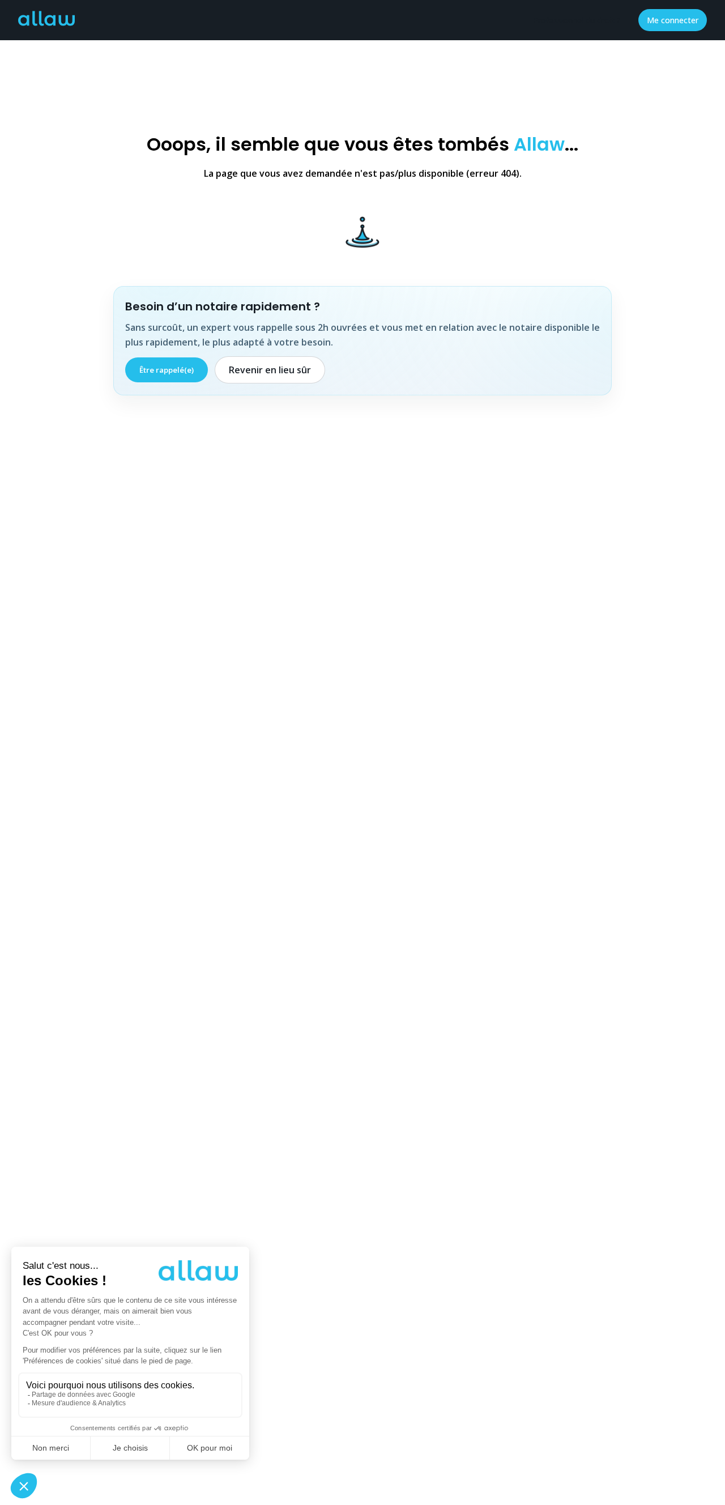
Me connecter (672, 20)
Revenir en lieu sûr (270, 370)
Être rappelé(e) (166, 370)
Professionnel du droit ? (577, 20)
